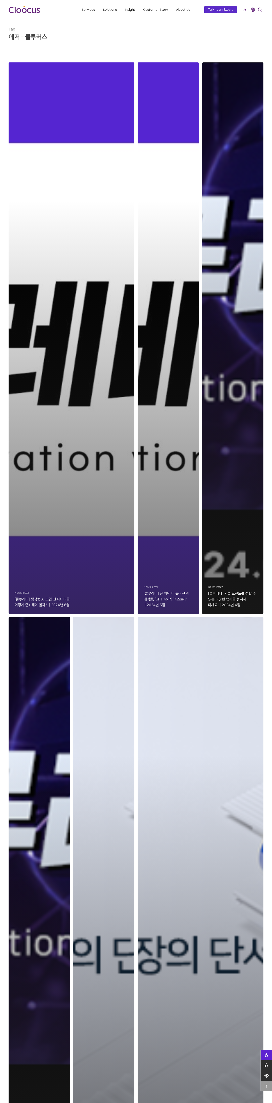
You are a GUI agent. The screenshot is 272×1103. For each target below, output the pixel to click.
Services (88, 9)
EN (253, 10)
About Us (183, 9)
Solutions (110, 9)
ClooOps (245, 10)
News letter (22, 592)
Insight (130, 9)
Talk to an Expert (220, 9)
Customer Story (155, 9)
